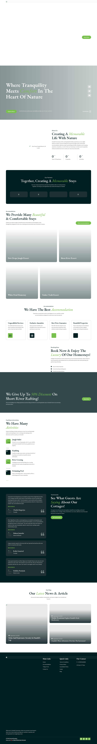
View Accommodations (83, 223)
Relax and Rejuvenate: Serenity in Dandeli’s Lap (24, 639)
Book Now (86, 37)
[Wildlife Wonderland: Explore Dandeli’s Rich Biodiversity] (70, 613)
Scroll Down (86, 111)
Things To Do (51, 37)
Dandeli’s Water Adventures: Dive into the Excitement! (68, 641)
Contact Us (60, 37)
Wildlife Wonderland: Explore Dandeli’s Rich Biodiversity (65, 619)
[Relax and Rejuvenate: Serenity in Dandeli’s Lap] (27, 624)
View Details (13, 262)
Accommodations (41, 37)
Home (32, 37)
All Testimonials (57, 517)
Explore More (11, 111)
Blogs (67, 37)
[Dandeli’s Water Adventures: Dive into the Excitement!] (70, 634)
